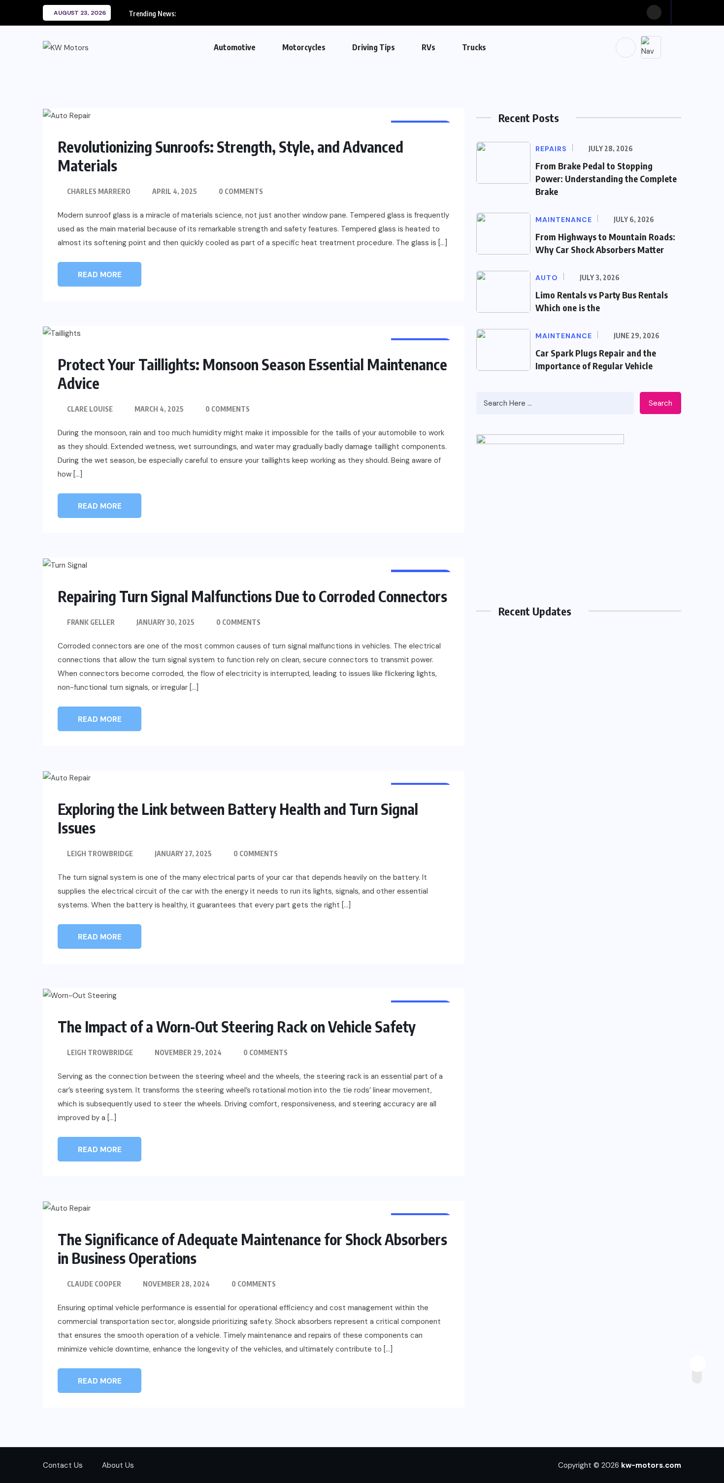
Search (660, 403)
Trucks (474, 47)
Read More (100, 275)
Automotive (235, 47)
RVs (428, 47)
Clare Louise (90, 409)
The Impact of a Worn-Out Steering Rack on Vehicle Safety (237, 1026)
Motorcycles (304, 47)
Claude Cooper (94, 1284)
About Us (118, 1465)
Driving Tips (373, 47)
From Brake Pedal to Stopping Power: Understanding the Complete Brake (606, 178)
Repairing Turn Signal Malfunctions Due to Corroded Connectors (252, 596)
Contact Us (63, 1465)
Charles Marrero (99, 191)
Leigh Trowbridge (100, 853)
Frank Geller (91, 622)
